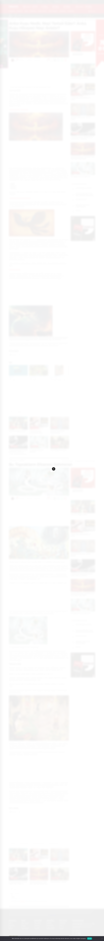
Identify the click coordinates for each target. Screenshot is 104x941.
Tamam (89, 938)
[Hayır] (102, 938)
